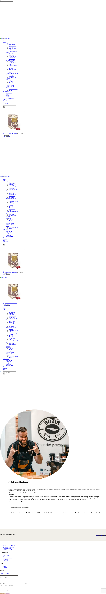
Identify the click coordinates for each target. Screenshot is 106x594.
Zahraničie (5, 560)
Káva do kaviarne (7, 556)
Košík (4, 136)
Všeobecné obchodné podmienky (10, 545)
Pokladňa (8, 136)
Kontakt (5, 567)
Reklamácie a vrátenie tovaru (9, 547)
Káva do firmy (6, 555)
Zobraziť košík (3, 593)
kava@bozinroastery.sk (5, 573)
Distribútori (5, 559)
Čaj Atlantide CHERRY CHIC (10, 133)
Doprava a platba (7, 548)
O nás (4, 566)
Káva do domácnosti (7, 558)
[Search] (4, 107)
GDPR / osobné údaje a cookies (10, 549)
